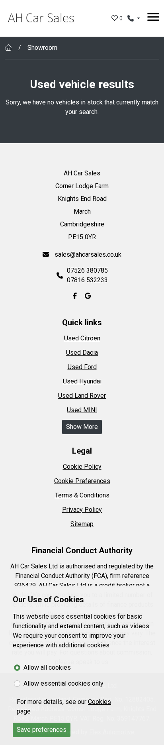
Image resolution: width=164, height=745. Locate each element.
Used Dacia (82, 352)
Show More (82, 426)
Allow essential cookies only (63, 683)
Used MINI (82, 410)
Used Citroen (82, 338)
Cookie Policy (82, 466)
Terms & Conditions (82, 495)
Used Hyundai (82, 381)
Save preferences (41, 729)
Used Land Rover (82, 395)
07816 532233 (87, 280)
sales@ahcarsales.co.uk (87, 254)
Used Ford (82, 367)
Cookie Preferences (82, 481)
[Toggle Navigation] (153, 18)
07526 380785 (87, 270)
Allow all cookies (47, 667)
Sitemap (82, 524)
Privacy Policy (82, 509)
